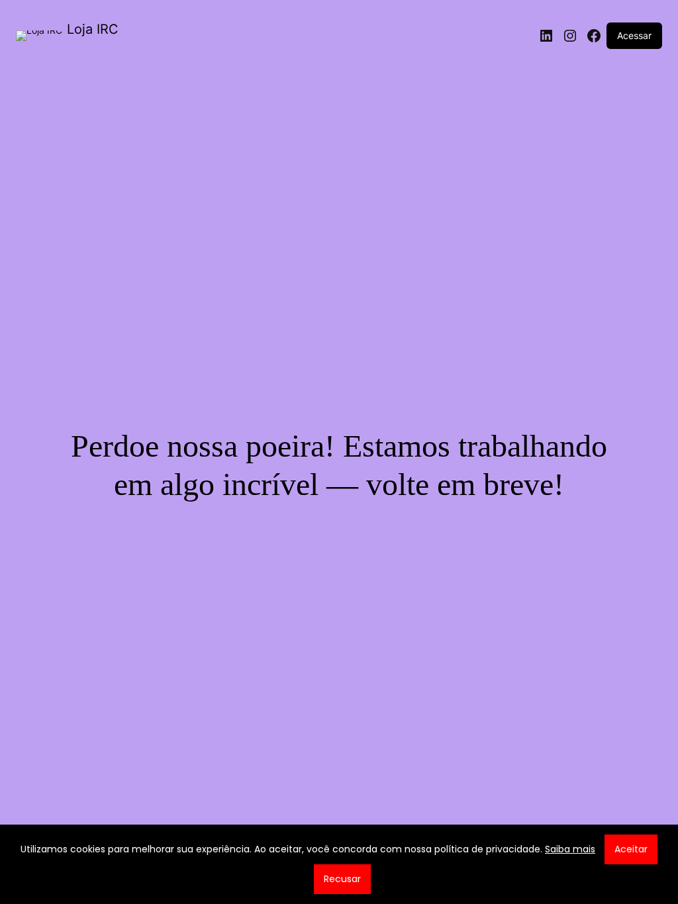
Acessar (634, 35)
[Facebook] (594, 36)
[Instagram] (570, 36)
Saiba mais (570, 849)
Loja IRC (93, 29)
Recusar (342, 878)
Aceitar (631, 849)
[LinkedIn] (546, 36)
